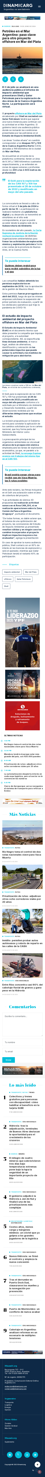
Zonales (8, 1423)
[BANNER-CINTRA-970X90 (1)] (22, 1352)
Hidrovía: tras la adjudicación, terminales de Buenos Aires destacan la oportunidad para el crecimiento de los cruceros (24, 1133)
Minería (22, 1154)
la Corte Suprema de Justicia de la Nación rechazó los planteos (21, 233)
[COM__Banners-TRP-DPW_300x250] (22, 684)
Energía (7, 26)
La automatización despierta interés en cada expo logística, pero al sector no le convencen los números (23, 776)
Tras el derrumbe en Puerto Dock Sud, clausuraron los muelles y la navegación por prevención (24, 1285)
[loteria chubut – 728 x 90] (22, 801)
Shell (6, 586)
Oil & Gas (15, 26)
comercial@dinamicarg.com (16, 1389)
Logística (28, 1221)
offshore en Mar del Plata (28, 113)
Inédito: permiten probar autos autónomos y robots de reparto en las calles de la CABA (22, 943)
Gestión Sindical (11, 1426)
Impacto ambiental (12, 572)
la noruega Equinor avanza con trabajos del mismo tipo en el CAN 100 (21, 456)
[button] (39, 6)
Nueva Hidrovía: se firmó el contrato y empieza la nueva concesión (23, 1259)
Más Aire (8, 1428)
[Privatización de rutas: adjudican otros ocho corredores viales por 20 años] (22, 877)
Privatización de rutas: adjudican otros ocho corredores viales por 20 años (23, 765)
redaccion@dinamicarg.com (16, 1386)
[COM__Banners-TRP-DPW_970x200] (22, 1070)
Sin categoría (17, 1221)
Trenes (31, 1092)
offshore (7, 579)
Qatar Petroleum (24, 579)
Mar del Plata (31, 572)
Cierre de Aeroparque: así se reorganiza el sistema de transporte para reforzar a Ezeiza (23, 788)
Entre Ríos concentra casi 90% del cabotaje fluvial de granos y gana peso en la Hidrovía (22, 987)
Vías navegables (22, 981)
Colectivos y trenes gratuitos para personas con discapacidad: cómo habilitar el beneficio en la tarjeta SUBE (24, 1102)
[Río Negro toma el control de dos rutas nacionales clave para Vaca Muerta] (22, 832)
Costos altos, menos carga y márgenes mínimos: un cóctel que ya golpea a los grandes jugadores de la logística (24, 1233)
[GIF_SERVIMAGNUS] (22, 715)
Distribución (16, 1223)
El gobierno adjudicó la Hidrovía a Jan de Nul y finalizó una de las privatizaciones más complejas (22, 1202)
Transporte (9, 848)
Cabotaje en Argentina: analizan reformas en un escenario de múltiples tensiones (23, 1334)
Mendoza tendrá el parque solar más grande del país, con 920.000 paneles (22, 755)
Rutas (17, 848)
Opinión (8, 1410)
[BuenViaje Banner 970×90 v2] (22, 18)
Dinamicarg (22, 1464)
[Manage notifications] (39, 1472)
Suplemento (9, 1442)
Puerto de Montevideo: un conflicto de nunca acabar (24, 1310)
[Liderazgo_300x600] (22, 632)
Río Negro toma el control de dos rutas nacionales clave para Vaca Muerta (22, 745)
